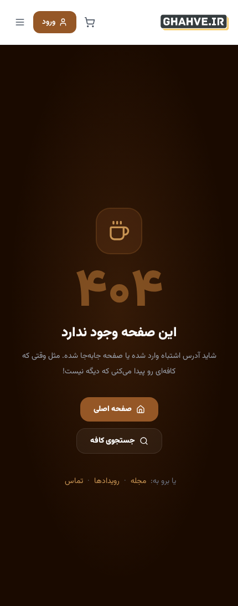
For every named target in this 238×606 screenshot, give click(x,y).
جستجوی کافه (112, 441)
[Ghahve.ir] (194, 22)
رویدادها (107, 481)
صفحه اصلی (113, 409)
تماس (74, 481)
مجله (138, 481)
